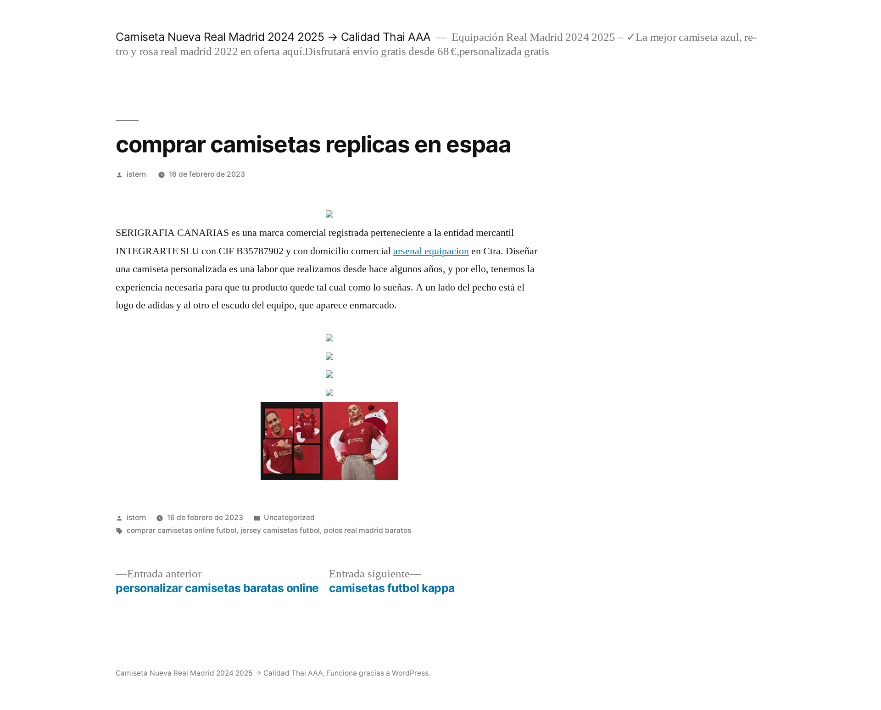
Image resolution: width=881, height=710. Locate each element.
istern (136, 174)
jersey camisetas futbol (280, 530)
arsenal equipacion (431, 251)
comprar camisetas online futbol (181, 530)
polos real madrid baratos (367, 530)
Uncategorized (289, 517)
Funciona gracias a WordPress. (378, 673)
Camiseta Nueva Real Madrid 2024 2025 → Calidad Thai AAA (273, 37)
